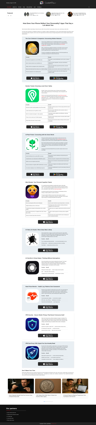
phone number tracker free (11, 412)
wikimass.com (53, 423)
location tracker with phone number (13, 414)
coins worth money (10, 418)
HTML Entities (66, 395)
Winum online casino (10, 420)
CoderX (31, 15)
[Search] (89, 7)
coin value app (9, 416)
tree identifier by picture (61, 139)
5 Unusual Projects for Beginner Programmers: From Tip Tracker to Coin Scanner (47, 395)
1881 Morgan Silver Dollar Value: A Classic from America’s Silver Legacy (19, 395)
